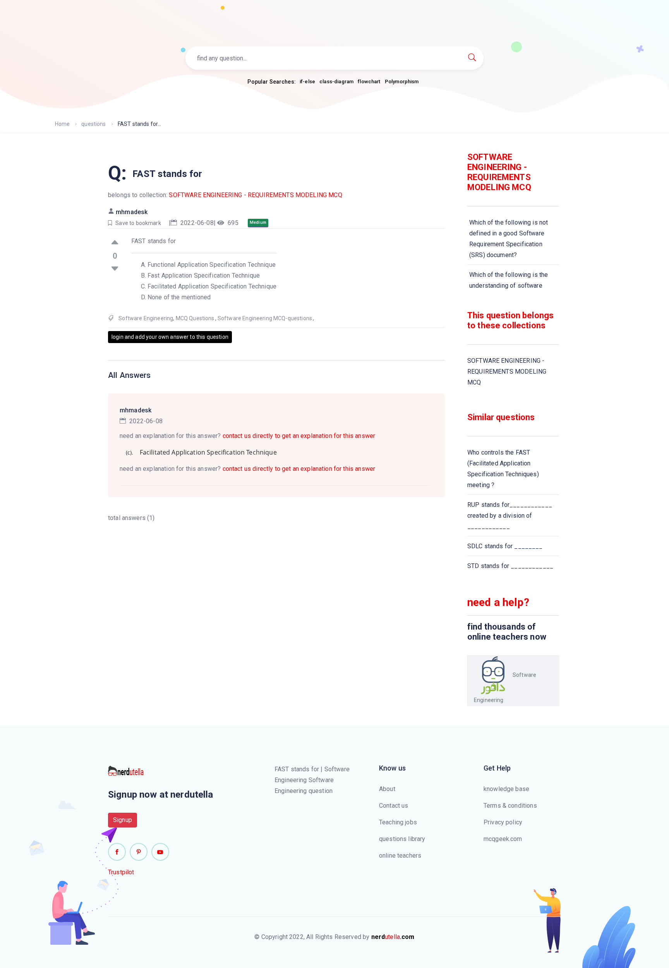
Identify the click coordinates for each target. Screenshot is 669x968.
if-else (307, 81)
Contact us (393, 805)
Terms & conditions (510, 805)
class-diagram (336, 81)
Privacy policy (503, 822)
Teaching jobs (398, 822)
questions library (402, 839)
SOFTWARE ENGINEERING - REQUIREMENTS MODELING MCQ (255, 195)
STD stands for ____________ (510, 566)
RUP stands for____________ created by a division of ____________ (509, 515)
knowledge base (506, 789)
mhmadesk (132, 212)
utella (393, 937)
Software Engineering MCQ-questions (265, 318)
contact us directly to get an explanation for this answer (299, 435)
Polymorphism (402, 81)
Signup (122, 820)
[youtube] (160, 852)
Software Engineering (145, 318)
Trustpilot (121, 872)
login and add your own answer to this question (170, 337)
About (387, 789)
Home (62, 124)
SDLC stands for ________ (505, 546)
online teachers (400, 855)
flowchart (369, 81)
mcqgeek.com (503, 839)
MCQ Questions (195, 318)
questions (93, 124)
